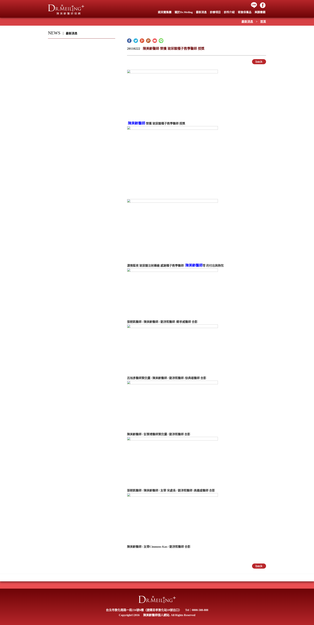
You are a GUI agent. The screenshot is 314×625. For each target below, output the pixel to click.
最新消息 (247, 21)
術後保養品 (244, 12)
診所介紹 (229, 12)
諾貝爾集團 (165, 12)
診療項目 (215, 12)
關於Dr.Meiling (184, 12)
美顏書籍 (260, 12)
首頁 (263, 21)
